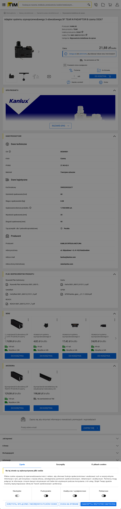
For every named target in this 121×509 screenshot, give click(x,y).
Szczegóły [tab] (60, 464)
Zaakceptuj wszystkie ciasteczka (98, 504)
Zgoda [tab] (22, 464)
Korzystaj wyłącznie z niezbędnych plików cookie (32, 504)
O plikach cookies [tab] (98, 464)
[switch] (46, 496)
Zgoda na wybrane (69, 504)
